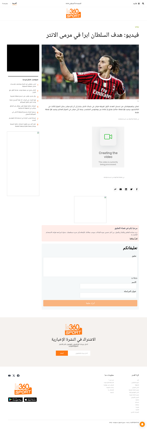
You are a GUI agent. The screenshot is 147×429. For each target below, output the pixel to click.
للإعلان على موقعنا (109, 385)
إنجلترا (137, 400)
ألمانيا (137, 409)
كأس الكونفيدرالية (134, 392)
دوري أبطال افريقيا (134, 390)
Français (5, 3)
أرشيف (112, 392)
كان (138, 380)
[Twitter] (13, 375)
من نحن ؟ (111, 380)
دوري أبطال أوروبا (134, 395)
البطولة (137, 385)
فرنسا (137, 407)
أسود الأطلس (135, 382)
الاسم (134, 282)
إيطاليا (137, 27)
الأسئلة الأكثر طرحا (109, 382)
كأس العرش (135, 387)
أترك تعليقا (90, 303)
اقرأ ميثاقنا (133, 239)
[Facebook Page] (18, 375)
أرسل (62, 353)
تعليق (134, 256)
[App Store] (30, 399)
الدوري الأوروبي (135, 397)
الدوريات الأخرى (135, 412)
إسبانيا (137, 402)
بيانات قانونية (110, 387)
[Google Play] (15, 399)
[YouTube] (9, 375)
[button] (142, 424)
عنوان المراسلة (130, 291)
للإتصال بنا (111, 390)
